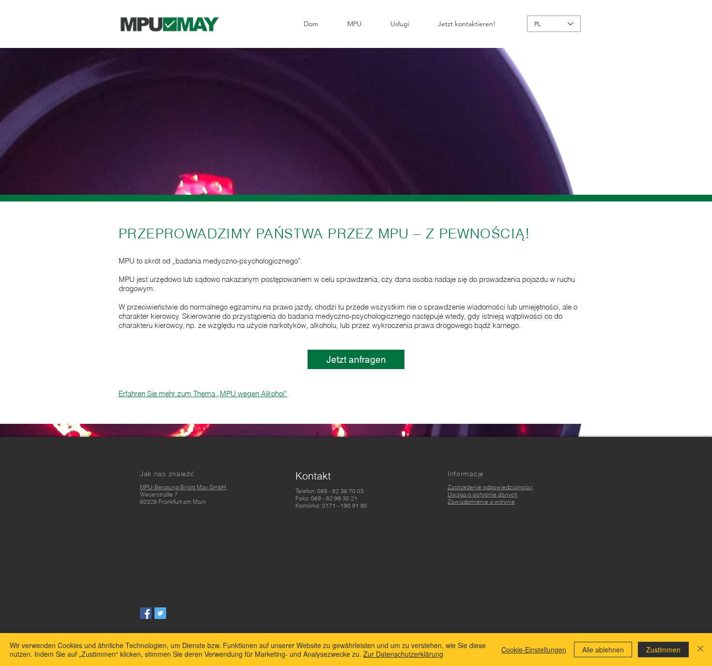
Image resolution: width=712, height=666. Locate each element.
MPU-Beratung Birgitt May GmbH (183, 487)
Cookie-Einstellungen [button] (533, 649)
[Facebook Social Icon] (146, 613)
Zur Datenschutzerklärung (403, 654)
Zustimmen (663, 649)
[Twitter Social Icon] (160, 613)
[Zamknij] (700, 649)
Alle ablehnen (603, 649)
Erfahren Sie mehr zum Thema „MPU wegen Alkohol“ (203, 393)
